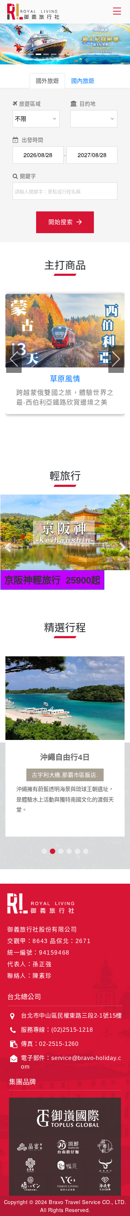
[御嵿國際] (65, 1117)
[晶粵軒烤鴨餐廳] (102, 1145)
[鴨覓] (64, 1164)
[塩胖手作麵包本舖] (27, 1182)
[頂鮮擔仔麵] (64, 1145)
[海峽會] (102, 1182)
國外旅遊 (47, 80)
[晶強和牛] (102, 1164)
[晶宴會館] (27, 1145)
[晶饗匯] (27, 1164)
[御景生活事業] (64, 1182)
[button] (116, 359)
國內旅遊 (82, 80)
